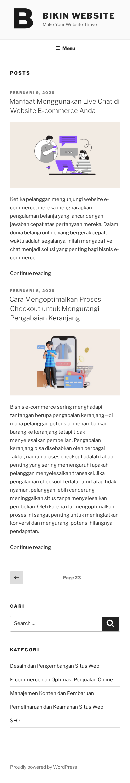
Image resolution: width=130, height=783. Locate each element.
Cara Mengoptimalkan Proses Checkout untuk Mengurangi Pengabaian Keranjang (55, 308)
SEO (15, 721)
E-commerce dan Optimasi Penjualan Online (61, 680)
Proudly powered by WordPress (43, 767)
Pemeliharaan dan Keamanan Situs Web (56, 707)
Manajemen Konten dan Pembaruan (52, 693)
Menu (68, 48)
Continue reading (30, 273)
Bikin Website (79, 16)
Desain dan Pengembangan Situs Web (54, 666)
